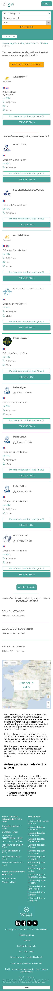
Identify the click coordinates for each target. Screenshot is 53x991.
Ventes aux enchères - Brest (12, 863)
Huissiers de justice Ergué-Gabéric (36, 840)
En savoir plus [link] (40, 982)
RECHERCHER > (26, 27)
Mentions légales (27, 977)
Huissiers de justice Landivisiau (36, 857)
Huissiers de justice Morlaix (36, 869)
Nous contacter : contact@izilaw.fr (26, 957)
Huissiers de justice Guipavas (36, 846)
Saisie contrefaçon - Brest (11, 852)
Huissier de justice (10, 43)
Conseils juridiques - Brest (11, 827)
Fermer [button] (26, 987)
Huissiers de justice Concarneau (36, 828)
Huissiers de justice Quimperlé (36, 899)
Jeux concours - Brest (12, 841)
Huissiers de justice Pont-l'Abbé (36, 887)
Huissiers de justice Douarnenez (36, 834)
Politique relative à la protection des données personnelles (26, 970)
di (3, 20)
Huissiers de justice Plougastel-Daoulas (37, 875)
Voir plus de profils (26, 587)
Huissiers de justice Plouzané (36, 881)
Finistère (44, 43)
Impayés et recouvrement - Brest (12, 836)
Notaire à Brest (9, 882)
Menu (45, 4)
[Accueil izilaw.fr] (7, 7)
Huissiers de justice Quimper (36, 893)
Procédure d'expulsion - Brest (13, 846)
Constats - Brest (10, 832)
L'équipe (26, 940)
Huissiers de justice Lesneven (36, 863)
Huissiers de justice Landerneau (36, 852)
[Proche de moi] (48, 22)
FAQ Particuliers (26, 951)
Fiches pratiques (26, 935)
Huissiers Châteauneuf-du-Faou (39, 822)
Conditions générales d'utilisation (26, 964)
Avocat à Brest (9, 878)
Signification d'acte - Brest (11, 857)
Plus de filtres (9, 36)
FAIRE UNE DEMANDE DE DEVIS (26, 64)
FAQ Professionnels (26, 946)
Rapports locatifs (29, 43)
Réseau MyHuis (24, 392)
